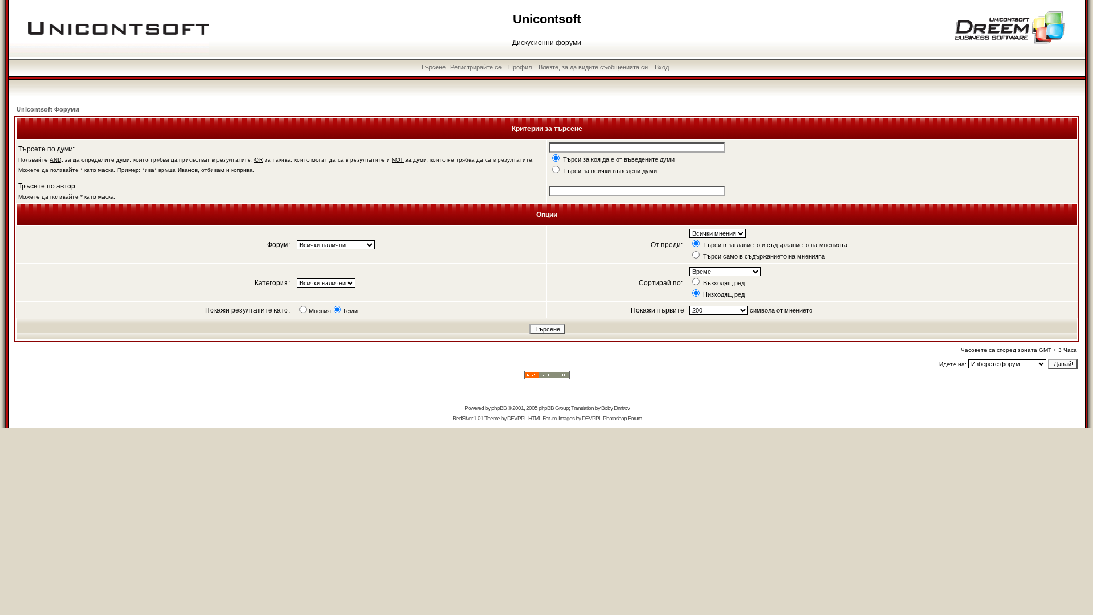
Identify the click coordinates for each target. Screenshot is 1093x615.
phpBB (499, 408)
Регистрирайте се (476, 67)
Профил (520, 67)
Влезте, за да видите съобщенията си (593, 67)
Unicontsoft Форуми (48, 109)
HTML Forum (542, 418)
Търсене (433, 67)
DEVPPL (517, 418)
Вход (662, 67)
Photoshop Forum (622, 418)
